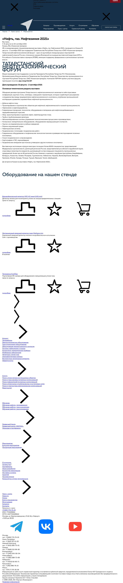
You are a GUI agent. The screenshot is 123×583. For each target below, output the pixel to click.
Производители (8, 477)
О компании (6, 462)
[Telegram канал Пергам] (16, 533)
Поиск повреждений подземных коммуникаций (19, 382)
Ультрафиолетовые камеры (12, 357)
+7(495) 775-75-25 (9, 510)
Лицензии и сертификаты (11, 428)
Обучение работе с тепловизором (14, 405)
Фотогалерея (7, 502)
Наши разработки (8, 469)
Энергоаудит (7, 388)
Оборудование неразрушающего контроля (18, 346)
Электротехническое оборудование (15, 342)
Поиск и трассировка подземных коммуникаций (20, 380)
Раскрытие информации (11, 471)
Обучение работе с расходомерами (15, 409)
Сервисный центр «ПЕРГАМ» (12, 426)
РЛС (34, 4)
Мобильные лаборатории (11, 352)
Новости (5, 496)
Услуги (5, 376)
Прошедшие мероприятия (12, 447)
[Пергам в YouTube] (75, 533)
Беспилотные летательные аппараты (15, 359)
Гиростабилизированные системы (45, 2)
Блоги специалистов (9, 500)
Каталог (5, 338)
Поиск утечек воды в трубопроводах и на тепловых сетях (23, 384)
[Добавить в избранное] (54, 209)
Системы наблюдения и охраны (13, 348)
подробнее (6, 216)
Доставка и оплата (9, 473)
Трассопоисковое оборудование (14, 344)
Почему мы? (6, 464)
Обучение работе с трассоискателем (15, 407)
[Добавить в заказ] (83, 209)
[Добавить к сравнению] (25, 209)
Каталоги (5, 504)
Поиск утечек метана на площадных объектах (19, 378)
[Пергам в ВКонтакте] (46, 533)
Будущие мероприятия (10, 445)
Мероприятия (7, 443)
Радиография (38, 6)
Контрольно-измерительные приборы (16, 350)
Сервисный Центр (9, 424)
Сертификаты (7, 467)
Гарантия (5, 475)
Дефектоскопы (7, 361)
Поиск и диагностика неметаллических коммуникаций (22, 386)
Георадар (36, 8)
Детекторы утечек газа (10, 355)
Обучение (6, 403)
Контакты (5, 506)
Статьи (4, 498)
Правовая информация (11, 582)
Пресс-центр (7, 494)
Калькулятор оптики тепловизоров (15, 479)
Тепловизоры (7, 340)
